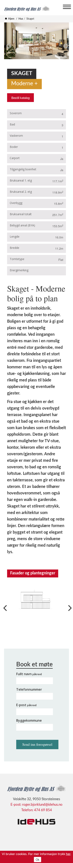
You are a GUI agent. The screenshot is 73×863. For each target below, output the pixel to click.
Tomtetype (17, 259)
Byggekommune (29, 720)
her (68, 854)
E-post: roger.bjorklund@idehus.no (36, 804)
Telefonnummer (29, 689)
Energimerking (19, 270)
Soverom (16, 113)
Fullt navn (29, 674)
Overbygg (16, 203)
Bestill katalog (20, 97)
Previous (8, 45)
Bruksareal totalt (21, 214)
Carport (15, 158)
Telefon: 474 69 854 (36, 810)
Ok (37, 859)
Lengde (14, 236)
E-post (26, 705)
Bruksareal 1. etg (21, 180)
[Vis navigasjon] (66, 6)
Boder (14, 147)
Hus (20, 19)
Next (65, 45)
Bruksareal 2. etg (21, 192)
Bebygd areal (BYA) (22, 225)
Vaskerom (16, 135)
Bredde (14, 248)
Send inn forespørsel (37, 744)
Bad (12, 124)
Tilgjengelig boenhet (23, 169)
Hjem (11, 19)
